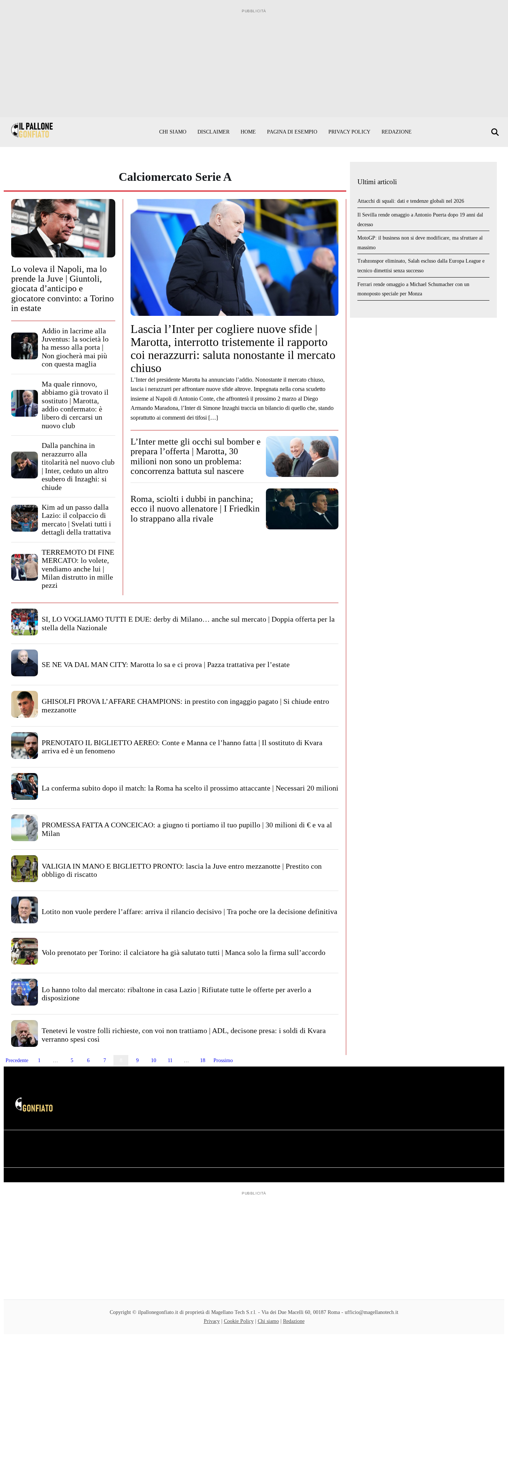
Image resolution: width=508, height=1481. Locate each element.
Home (248, 132)
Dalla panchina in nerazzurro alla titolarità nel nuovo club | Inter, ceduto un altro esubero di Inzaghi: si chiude (78, 466)
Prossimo (223, 1060)
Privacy (212, 1321)
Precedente (17, 1060)
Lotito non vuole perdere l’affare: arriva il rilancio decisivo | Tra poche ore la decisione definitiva (189, 911)
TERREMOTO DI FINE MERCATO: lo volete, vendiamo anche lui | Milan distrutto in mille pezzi (78, 569)
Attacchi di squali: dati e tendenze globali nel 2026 (410, 201)
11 (170, 1060)
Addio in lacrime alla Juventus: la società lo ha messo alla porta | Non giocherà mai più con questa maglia (75, 347)
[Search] (496, 132)
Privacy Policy (349, 132)
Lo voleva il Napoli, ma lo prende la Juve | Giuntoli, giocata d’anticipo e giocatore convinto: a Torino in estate (62, 288)
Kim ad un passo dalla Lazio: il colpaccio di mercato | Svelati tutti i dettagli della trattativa (76, 519)
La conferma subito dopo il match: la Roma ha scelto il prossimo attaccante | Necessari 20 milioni (190, 788)
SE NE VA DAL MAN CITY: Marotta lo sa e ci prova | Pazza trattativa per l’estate (166, 664)
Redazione (397, 132)
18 (202, 1060)
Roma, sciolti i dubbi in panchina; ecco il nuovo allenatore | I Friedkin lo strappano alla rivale (195, 508)
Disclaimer (213, 132)
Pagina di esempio (292, 132)
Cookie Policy (239, 1321)
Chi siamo (172, 132)
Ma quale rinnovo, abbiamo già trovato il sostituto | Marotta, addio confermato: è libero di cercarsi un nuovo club (75, 405)
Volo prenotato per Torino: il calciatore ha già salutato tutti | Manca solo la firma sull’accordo (183, 952)
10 (153, 1060)
